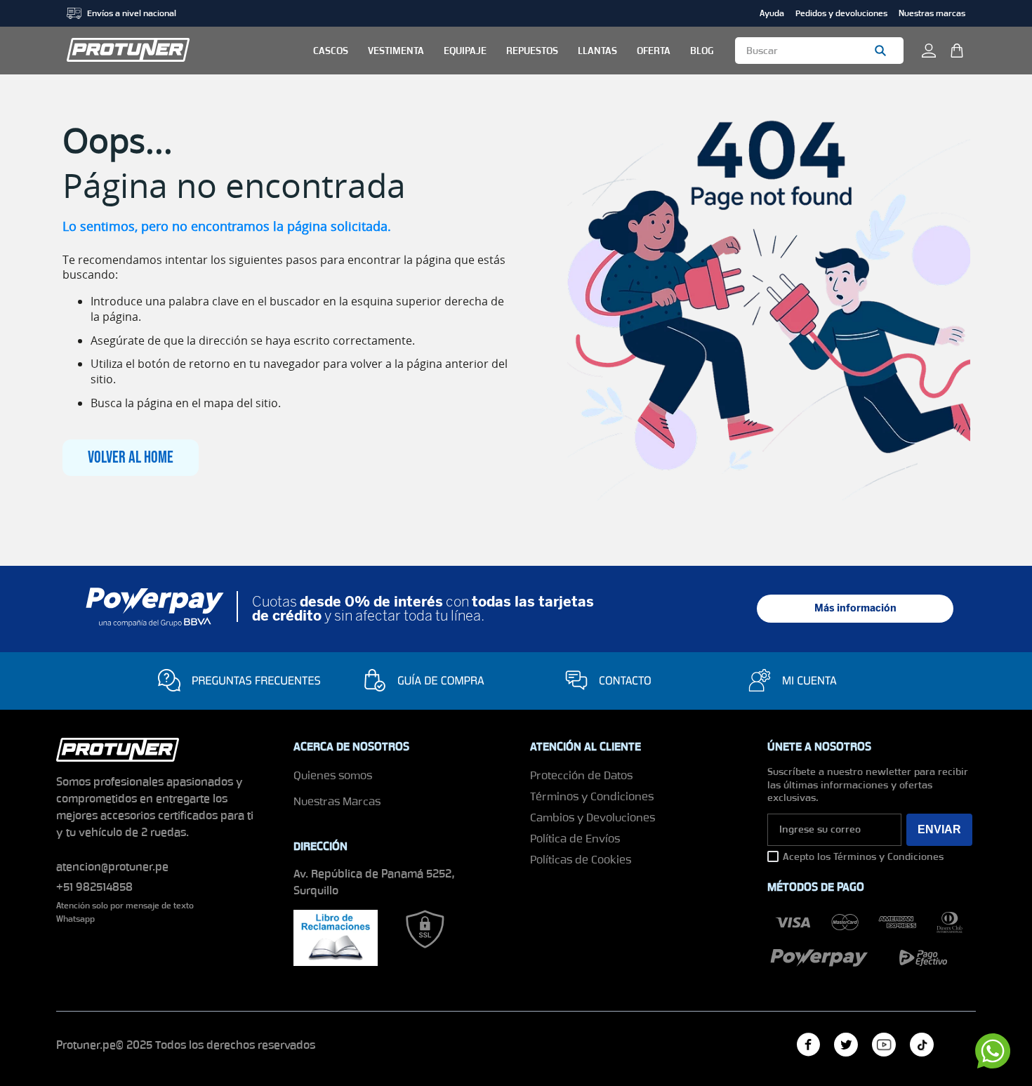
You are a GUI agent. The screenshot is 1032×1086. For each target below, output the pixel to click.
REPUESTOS (532, 50)
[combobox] (819, 50)
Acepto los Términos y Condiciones (863, 856)
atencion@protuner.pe (112, 866)
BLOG (702, 50)
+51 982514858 (94, 887)
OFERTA (653, 50)
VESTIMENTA (396, 50)
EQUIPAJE (465, 50)
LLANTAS (597, 50)
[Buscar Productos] (883, 50)
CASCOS (330, 50)
